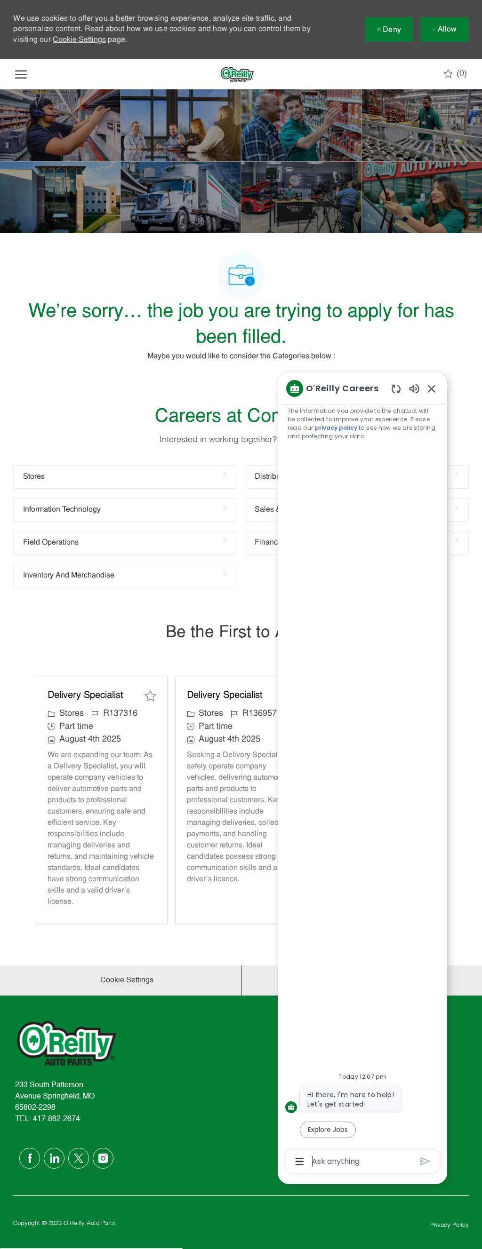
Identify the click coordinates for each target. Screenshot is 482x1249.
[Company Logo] (237, 74)
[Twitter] (78, 1158)
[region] (362, 774)
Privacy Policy (449, 1225)
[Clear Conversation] (396, 388)
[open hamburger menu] (21, 74)
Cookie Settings (79, 40)
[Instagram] (103, 1158)
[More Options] (299, 1161)
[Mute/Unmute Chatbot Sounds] (414, 388)
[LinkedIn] (54, 1158)
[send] (425, 1161)
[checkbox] (150, 696)
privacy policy (336, 428)
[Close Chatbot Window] (432, 388)
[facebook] (29, 1158)
